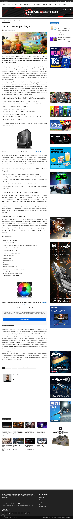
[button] (3, 516)
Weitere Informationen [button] (24, 322)
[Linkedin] (13, 379)
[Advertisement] (24, 401)
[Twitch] (66, 1)
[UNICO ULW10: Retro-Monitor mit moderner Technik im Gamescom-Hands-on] (18, 425)
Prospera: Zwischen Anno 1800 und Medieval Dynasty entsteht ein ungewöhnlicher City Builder (7, 448)
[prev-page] (2, 454)
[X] (68, 1)
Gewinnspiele (54, 23)
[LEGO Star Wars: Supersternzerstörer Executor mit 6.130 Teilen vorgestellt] (18, 441)
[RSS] (61, 1)
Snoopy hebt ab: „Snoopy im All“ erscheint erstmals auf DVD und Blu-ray (42, 431)
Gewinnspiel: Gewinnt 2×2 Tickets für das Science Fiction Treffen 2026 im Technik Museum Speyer (64, 39)
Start (2, 20)
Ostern (25, 367)
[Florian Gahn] (2, 30)
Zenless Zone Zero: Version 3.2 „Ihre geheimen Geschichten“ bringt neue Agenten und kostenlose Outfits (30, 432)
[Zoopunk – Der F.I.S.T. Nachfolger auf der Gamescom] (42, 441)
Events (38, 443)
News (8, 22)
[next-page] (5, 454)
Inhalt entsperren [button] (24, 319)
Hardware (3, 427)
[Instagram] (56, 1)
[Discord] (51, 1)
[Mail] (58, 1)
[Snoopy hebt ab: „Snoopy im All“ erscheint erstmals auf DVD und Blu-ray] (42, 425)
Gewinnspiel (6, 20)
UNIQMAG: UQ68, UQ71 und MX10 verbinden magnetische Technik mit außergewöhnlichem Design (7, 432)
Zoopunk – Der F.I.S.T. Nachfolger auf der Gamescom (41, 447)
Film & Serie (39, 427)
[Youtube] (70, 1)
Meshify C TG (20, 367)
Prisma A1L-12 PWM (32, 367)
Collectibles (16, 443)
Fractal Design (8, 367)
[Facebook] (54, 1)
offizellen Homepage (40, 152)
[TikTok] (63, 1)
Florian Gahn (7, 30)
